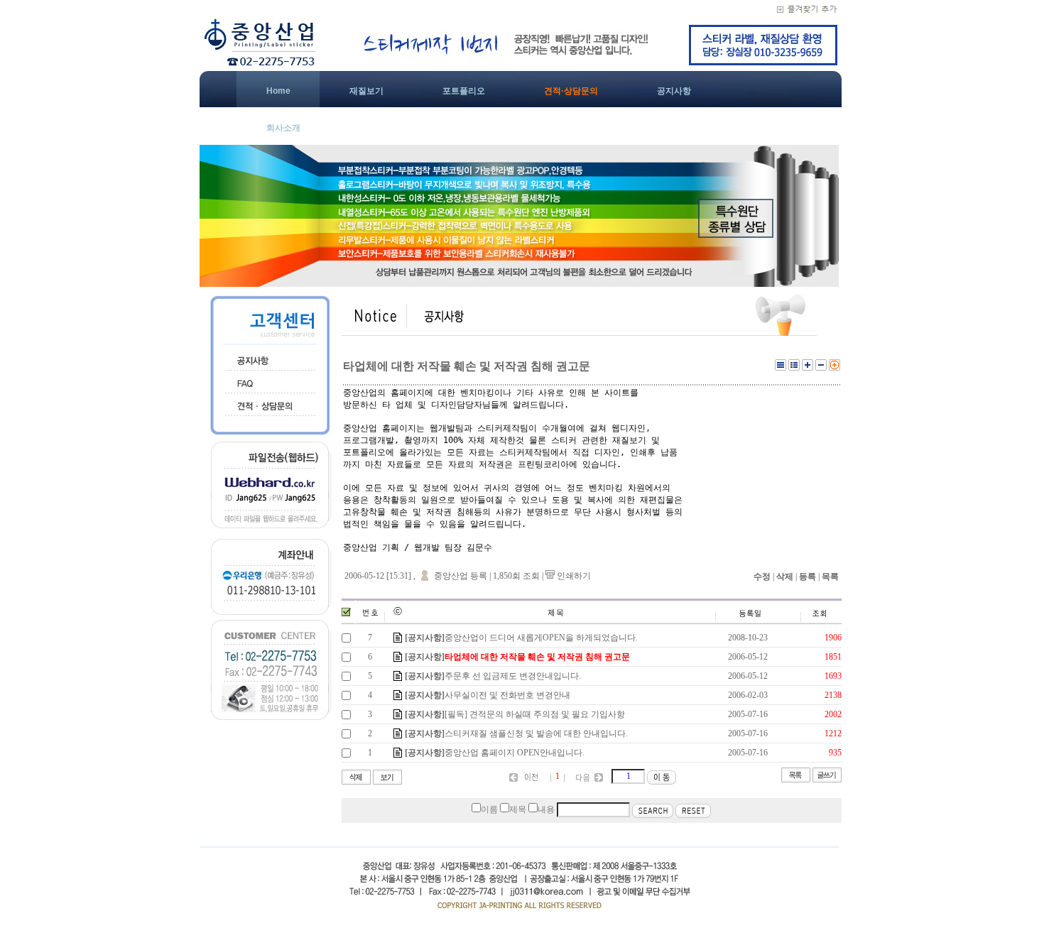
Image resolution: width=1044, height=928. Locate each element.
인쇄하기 (573, 576)
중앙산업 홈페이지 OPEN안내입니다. (514, 753)
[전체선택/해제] (346, 612)
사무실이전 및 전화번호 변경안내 (507, 695)
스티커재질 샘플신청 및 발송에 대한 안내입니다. (536, 733)
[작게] (821, 368)
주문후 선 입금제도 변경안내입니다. (513, 676)
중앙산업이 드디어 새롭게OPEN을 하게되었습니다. (541, 638)
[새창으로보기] (834, 368)
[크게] (807, 368)
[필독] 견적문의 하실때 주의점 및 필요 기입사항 (535, 714)
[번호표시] (794, 368)
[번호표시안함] (780, 368)
